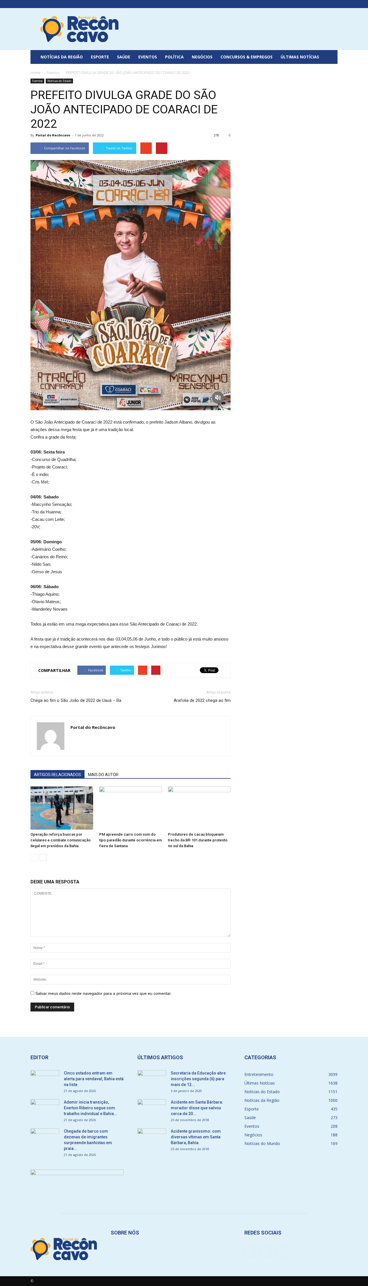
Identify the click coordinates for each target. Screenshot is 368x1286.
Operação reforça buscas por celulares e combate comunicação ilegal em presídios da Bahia (60, 840)
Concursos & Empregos (247, 57)
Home (35, 72)
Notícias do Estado (59, 81)
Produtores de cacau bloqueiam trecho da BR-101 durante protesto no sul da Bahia (197, 840)
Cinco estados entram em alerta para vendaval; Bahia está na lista (94, 1079)
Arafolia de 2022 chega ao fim (202, 700)
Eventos (147, 57)
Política (174, 57)
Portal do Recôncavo (53, 135)
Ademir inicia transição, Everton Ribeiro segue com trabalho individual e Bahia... (90, 1108)
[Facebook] (314, 4)
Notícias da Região (62, 57)
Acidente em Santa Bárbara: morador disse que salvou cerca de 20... (197, 1108)
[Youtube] (333, 4)
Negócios (202, 57)
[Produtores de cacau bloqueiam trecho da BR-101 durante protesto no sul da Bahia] (199, 808)
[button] (331, 57)
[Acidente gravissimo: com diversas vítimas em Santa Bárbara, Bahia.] (151, 1138)
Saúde (123, 57)
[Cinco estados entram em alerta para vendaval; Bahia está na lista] (44, 1080)
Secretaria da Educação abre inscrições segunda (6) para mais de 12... (198, 1079)
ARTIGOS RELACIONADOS (57, 774)
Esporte (100, 57)
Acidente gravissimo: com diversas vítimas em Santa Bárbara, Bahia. (196, 1137)
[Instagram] (323, 4)
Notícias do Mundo (262, 1143)
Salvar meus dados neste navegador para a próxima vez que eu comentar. (103, 993)
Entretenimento (258, 1074)
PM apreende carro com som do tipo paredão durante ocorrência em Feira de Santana (130, 840)
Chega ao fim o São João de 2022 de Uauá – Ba (75, 700)
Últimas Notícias (300, 57)
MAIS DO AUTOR (103, 774)
